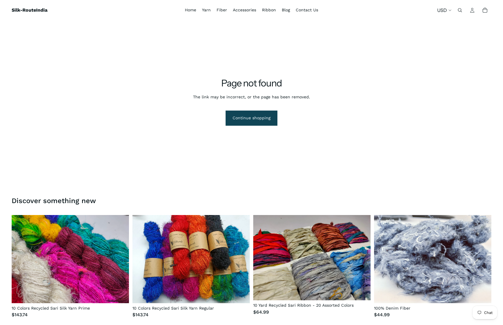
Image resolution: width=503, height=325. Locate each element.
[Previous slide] (20, 259)
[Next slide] (120, 259)
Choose (245, 294)
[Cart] (485, 10)
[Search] (460, 10)
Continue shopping (251, 118)
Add (366, 291)
